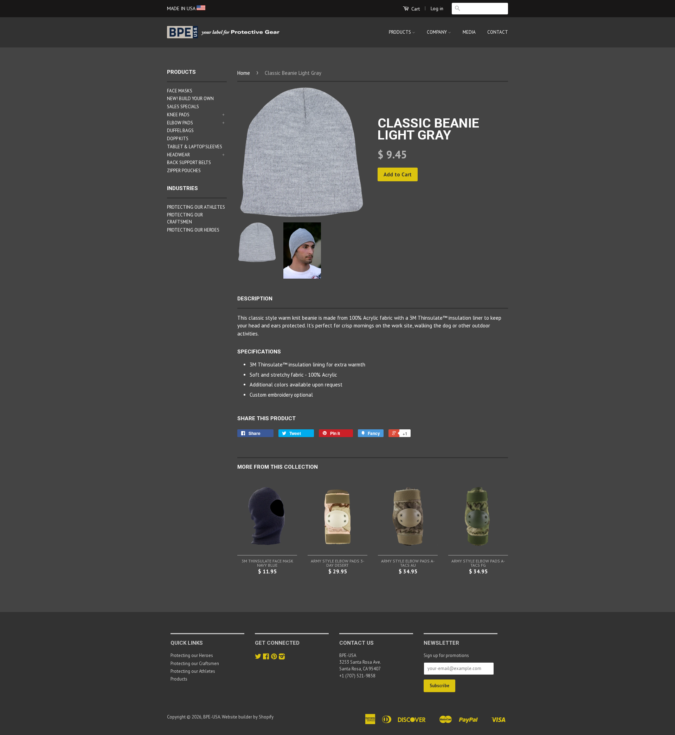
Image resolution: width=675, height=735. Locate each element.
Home (243, 73)
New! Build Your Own (190, 99)
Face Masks (179, 91)
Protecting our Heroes (193, 230)
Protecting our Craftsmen (195, 663)
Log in (437, 8)
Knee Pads (178, 115)
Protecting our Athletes (196, 207)
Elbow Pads (180, 123)
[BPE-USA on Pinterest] (274, 657)
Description (254, 298)
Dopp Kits (177, 139)
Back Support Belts (189, 162)
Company (437, 32)
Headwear (178, 155)
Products (400, 32)
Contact (497, 32)
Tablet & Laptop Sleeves (194, 147)
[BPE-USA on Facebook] (266, 657)
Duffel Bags (180, 131)
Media (469, 32)
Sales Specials (183, 107)
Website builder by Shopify (248, 717)
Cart (415, 9)
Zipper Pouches (184, 171)
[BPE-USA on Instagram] (281, 657)
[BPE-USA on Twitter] (258, 657)
